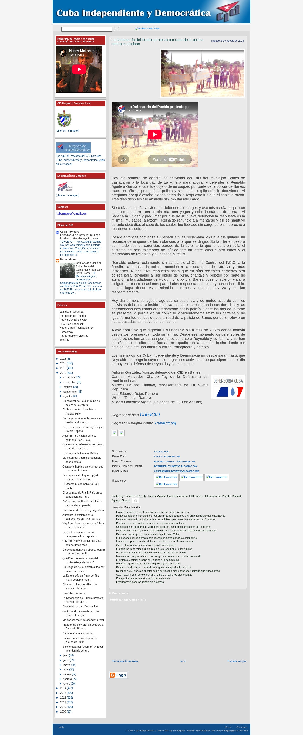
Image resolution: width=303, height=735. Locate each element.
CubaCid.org (165, 423)
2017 (63, 363)
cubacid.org (161, 451)
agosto (67, 396)
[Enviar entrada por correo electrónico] (134, 500)
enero (67, 683)
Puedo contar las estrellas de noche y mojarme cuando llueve (150, 523)
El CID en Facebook (72, 323)
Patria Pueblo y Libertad (74, 335)
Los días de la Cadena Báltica (80, 453)
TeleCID (64, 339)
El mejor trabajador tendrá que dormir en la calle (143, 578)
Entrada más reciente (125, 661)
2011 (63, 702)
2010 (63, 706)
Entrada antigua (237, 661)
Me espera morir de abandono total (83, 619)
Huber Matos (68, 259)
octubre (68, 386)
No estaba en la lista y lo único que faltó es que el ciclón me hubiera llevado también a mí (166, 530)
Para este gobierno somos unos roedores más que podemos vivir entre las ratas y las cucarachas (170, 515)
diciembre (69, 377)
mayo (67, 664)
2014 (63, 688)
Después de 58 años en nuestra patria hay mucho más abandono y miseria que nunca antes (168, 571)
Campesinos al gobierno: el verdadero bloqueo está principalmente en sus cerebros (163, 526)
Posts (228, 727)
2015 (63, 372)
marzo (67, 674)
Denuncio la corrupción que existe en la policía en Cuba (147, 534)
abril (66, 669)
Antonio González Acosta (172, 496)
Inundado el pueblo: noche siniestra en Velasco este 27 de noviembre (155, 541)
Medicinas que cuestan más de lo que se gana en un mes (148, 563)
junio (66, 660)
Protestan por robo (73, 593)
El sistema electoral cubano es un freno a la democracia (147, 560)
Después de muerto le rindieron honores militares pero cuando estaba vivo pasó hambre (165, 519)
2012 (63, 697)
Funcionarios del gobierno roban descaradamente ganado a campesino (156, 538)
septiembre (70, 391)
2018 (63, 358)
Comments (241, 727)
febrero (68, 678)
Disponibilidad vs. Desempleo (80, 606)
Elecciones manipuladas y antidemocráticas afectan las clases (151, 552)
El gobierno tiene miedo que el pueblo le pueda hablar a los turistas (154, 548)
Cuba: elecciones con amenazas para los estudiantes (146, 545)
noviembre (70, 382)
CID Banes (195, 496)
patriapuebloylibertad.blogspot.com (175, 466)
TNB (246, 730)
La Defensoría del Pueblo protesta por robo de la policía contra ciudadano (157, 42)
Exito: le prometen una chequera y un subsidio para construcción (152, 512)
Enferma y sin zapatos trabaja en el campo (140, 582)
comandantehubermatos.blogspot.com (176, 470)
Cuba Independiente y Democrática (151, 730)
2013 (63, 692)
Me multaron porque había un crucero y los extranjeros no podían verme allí (158, 556)
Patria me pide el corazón (77, 633)
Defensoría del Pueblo (217, 496)
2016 (63, 368)
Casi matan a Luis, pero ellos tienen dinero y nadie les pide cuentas (154, 574)
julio (66, 655)
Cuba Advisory (69, 231)
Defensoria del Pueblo (73, 315)
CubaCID (150, 414)
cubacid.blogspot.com (167, 456)
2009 (63, 711)
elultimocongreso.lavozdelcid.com (174, 461)
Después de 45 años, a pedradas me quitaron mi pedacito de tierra (153, 567)
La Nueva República (71, 311)
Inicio (183, 661)
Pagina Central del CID (73, 319)
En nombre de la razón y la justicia (83, 510)
